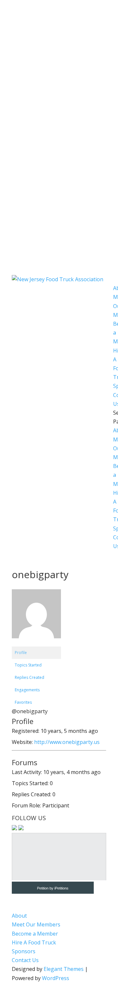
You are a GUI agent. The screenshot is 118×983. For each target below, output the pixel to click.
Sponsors (23, 951)
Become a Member (35, 933)
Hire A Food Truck (34, 942)
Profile (21, 652)
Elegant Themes (64, 969)
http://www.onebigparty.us (67, 742)
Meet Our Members (36, 924)
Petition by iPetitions (53, 888)
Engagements (27, 690)
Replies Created (29, 677)
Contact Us (25, 960)
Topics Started (28, 665)
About (19, 915)
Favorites (23, 702)
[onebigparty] (36, 643)
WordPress (55, 978)
